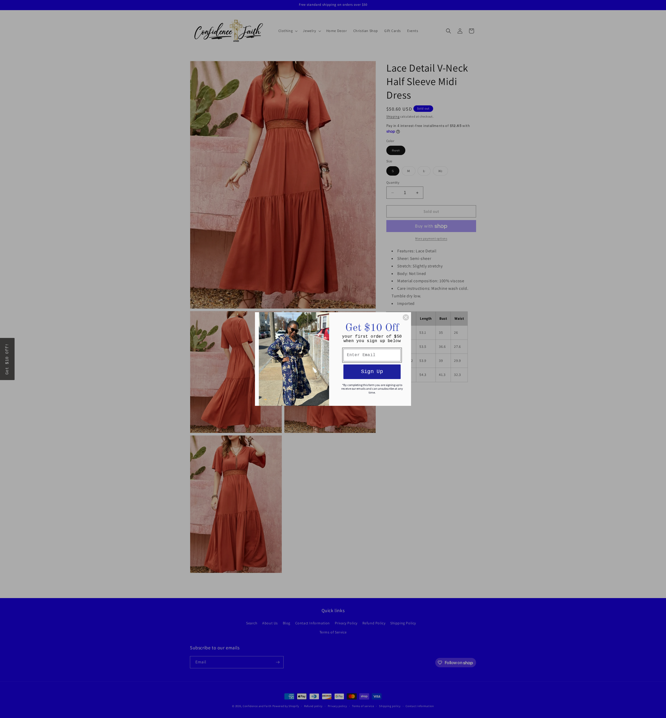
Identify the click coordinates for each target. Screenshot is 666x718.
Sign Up (372, 372)
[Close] (406, 317)
